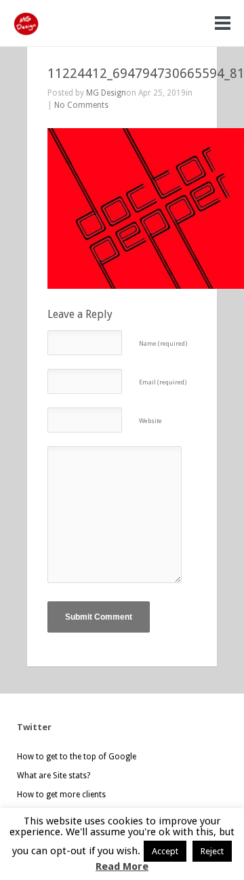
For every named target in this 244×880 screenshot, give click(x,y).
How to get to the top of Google (76, 756)
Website (150, 420)
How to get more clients (61, 794)
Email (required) (162, 382)
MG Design (106, 93)
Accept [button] (165, 851)
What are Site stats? (53, 775)
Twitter (34, 727)
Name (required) (163, 343)
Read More (122, 866)
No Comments (81, 105)
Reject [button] (212, 851)
